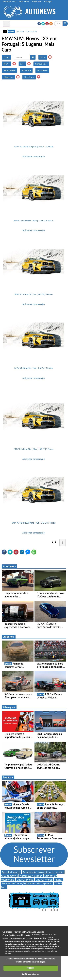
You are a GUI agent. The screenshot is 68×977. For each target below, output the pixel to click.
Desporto (7, 636)
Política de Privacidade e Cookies (29, 931)
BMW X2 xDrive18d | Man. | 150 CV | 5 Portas (33, 449)
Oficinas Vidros (43, 879)
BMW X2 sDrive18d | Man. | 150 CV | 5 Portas (33, 220)
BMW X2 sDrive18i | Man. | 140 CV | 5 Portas (33, 368)
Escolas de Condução (14, 883)
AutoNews (8, 566)
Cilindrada (41, 70)
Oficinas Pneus (25, 879)
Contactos (7, 931)
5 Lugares (7, 77)
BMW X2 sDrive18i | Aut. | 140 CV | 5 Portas (34, 294)
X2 (21, 64)
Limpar (6, 57)
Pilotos (59, 879)
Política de (30, 974)
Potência (26, 70)
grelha (11, 31)
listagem (20, 31)
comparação (31, 31)
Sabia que (8, 707)
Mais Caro (28, 77)
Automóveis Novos (33, 872)
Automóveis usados (31, 875)
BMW (5, 64)
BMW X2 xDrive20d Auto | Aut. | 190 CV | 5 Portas (33, 522)
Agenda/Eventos (11, 872)
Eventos (7, 777)
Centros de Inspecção (40, 883)
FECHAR (30, 968)
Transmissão (8, 70)
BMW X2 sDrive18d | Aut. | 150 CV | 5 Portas (33, 146)
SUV (42, 57)
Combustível (40, 64)
